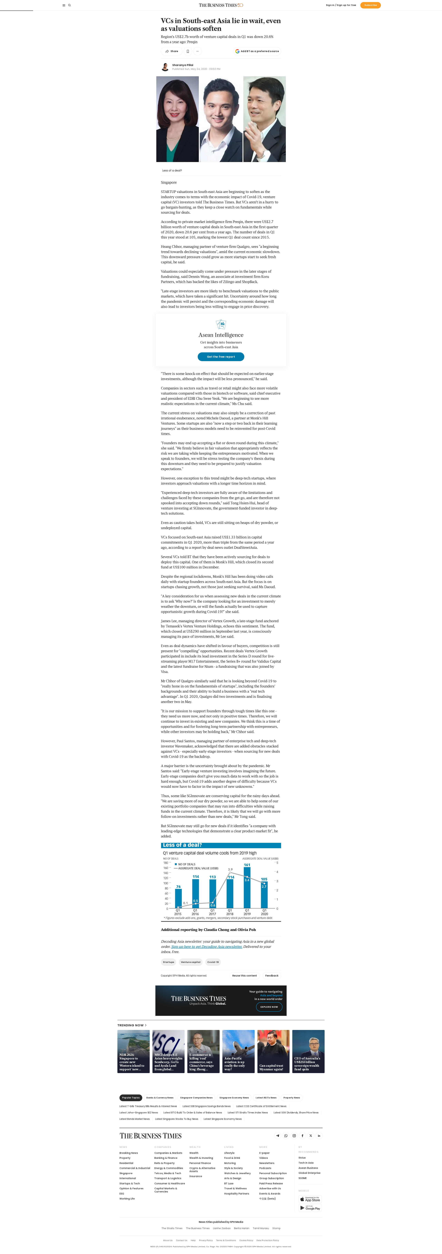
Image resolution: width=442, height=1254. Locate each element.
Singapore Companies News (196, 1097)
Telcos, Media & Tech (167, 1173)
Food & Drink (232, 1158)
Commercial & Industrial (134, 1168)
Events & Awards (269, 1193)
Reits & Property (164, 1163)
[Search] (69, 5)
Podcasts (265, 1168)
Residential (126, 1163)
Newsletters (266, 1163)
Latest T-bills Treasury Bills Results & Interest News (148, 1106)
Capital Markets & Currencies (165, 1190)
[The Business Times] (218, 5)
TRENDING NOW (130, 1025)
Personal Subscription (273, 1173)
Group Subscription (271, 1178)
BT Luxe (228, 1183)
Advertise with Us (270, 1188)
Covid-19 (213, 962)
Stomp (276, 1228)
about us (168, 1240)
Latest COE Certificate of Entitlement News (261, 1106)
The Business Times (198, 1228)
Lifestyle (229, 1153)
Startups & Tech (129, 1183)
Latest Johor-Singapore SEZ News (138, 1112)
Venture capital (190, 962)
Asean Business (308, 1168)
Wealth (193, 1153)
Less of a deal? (172, 170)
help (193, 1240)
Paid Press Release (271, 1183)
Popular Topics (131, 1097)
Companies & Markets (168, 1153)
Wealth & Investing (201, 1158)
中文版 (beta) (267, 1198)
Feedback (271, 975)
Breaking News (128, 1153)
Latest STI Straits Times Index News (248, 1112)
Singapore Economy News (234, 1097)
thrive (302, 1157)
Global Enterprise (309, 1173)
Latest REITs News (266, 1097)
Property (124, 1158)
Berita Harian (241, 1228)
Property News (292, 1097)
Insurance (195, 1176)
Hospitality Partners (236, 1193)
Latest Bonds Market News (134, 1119)
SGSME (303, 1178)
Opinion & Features (131, 1188)
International (127, 1178)
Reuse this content (244, 975)
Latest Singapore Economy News (223, 1119)
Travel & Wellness (235, 1188)
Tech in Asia (306, 1162)
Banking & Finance (165, 1158)
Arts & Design (232, 1178)
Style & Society (233, 1168)
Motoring (230, 1163)
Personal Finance (200, 1163)
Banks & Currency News (159, 1097)
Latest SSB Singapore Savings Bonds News (206, 1106)
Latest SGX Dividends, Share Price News (296, 1112)
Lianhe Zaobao (222, 1228)
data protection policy (268, 1240)
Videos (263, 1158)
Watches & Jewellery (237, 1173)
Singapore (125, 1173)
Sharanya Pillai (182, 65)
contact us (181, 1240)
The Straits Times (171, 1228)
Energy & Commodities (168, 1168)
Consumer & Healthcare (169, 1183)
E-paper (264, 1153)
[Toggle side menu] (64, 5)
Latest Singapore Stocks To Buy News (176, 1119)
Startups (168, 962)
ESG (121, 1193)
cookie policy (246, 1240)
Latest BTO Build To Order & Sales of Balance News (193, 1112)
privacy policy (206, 1240)
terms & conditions (226, 1240)
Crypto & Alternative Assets (202, 1169)
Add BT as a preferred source (260, 51)
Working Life (127, 1198)
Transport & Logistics (167, 1178)
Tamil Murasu (261, 1228)
